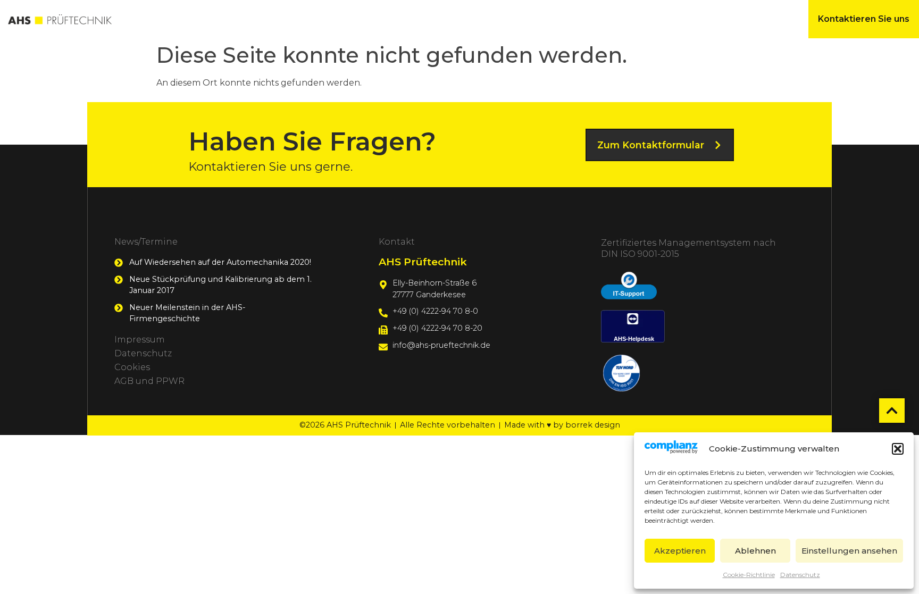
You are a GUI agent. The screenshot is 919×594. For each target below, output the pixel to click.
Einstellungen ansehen (849, 551)
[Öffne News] (481, 19)
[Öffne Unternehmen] (385, 19)
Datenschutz (800, 575)
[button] (897, 449)
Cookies (132, 367)
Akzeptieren (680, 551)
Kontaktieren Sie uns (863, 19)
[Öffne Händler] (692, 19)
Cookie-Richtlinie (749, 575)
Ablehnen (755, 551)
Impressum (139, 339)
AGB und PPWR (149, 381)
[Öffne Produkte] (255, 19)
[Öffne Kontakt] (587, 19)
